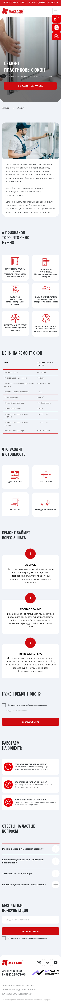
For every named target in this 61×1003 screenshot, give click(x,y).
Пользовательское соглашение (18, 985)
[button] (30, 86)
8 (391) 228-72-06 (13, 974)
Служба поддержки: (12, 971)
